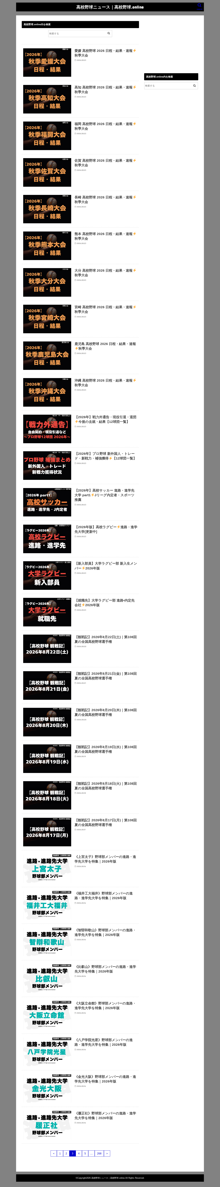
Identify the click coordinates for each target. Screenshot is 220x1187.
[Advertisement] (171, 43)
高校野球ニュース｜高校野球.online (110, 6)
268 (99, 1153)
